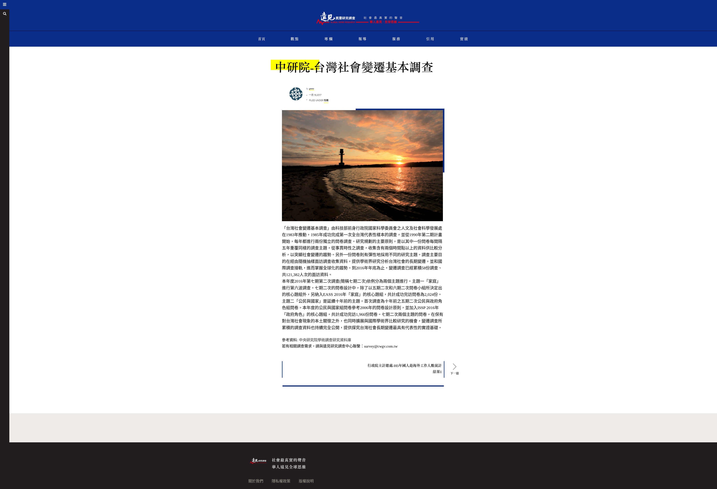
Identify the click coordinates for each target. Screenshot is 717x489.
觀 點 (295, 38)
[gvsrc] (363, 15)
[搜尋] (4, 14)
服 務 (396, 38)
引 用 (430, 38)
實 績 (464, 38)
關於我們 (255, 481)
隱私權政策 (281, 481)
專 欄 (328, 38)
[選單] (4, 4)
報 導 (362, 38)
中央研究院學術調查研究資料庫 (325, 340)
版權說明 (306, 481)
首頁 (261, 38)
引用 (326, 100)
